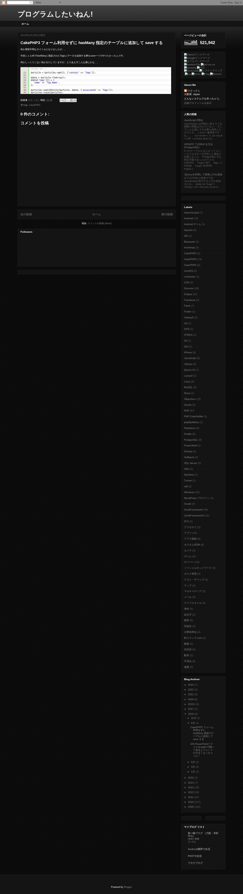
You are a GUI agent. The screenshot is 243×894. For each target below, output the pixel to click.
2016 (191, 713)
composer (189, 276)
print (41, 69)
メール (188, 597)
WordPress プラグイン (197, 498)
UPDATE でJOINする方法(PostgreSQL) (198, 146)
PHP (186, 410)
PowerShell (190, 445)
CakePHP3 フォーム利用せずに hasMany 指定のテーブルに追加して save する (202, 733)
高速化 (188, 626)
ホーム (25, 23)
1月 (193, 771)
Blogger (127, 887)
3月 (193, 766)
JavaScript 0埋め (193, 120)
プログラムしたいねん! (55, 14)
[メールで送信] (61, 100)
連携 (186, 667)
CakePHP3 (34, 105)
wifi (186, 486)
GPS (186, 329)
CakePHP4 (190, 265)
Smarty (188, 451)
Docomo (189, 288)
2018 (191, 704)
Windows (189, 492)
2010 (191, 802)
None (187, 393)
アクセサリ (190, 527)
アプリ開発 (190, 538)
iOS (186, 346)
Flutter (187, 311)
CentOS (188, 270)
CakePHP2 (190, 253)
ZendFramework (193, 509)
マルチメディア (193, 591)
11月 (194, 718)
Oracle (188, 404)
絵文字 (188, 614)
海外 (186, 608)
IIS (185, 340)
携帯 (186, 620)
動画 (186, 643)
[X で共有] (68, 100)
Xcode (187, 503)
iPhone (188, 352)
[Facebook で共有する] (71, 100)
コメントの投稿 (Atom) (100, 223)
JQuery (188, 364)
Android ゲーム (192, 224)
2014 (191, 782)
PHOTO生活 (195, 856)
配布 (186, 655)
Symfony (189, 474)
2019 (191, 699)
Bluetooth (189, 241)
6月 (193, 723)
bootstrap (189, 247)
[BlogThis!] (65, 100)
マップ (188, 585)
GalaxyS (189, 317)
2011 (191, 797)
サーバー (189, 562)
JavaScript (190, 358)
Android (188, 218)
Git (185, 323)
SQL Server (190, 463)
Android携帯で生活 (199, 849)
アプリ (188, 532)
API (186, 235)
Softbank (189, 457)
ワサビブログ (195, 862)
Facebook (189, 300)
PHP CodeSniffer (193, 416)
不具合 (188, 661)
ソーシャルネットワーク (198, 567)
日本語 (188, 649)
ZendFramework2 (194, 515)
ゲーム (188, 556)
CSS (186, 282)
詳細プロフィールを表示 (198, 103)
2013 (191, 787)
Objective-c (190, 399)
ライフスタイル (193, 602)
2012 (191, 792)
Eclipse (188, 294)
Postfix (188, 434)
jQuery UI (189, 369)
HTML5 (188, 334)
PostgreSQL (191, 439)
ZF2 (186, 521)
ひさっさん (194, 90)
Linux (187, 381)
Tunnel (188, 480)
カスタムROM (192, 544)
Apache (188, 230)
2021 (191, 694)
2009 (191, 806)
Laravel (188, 375)
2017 (191, 708)
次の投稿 (26, 214)
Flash (187, 305)
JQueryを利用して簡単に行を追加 (203, 174)
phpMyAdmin (191, 422)
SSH (186, 469)
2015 (191, 777)
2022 (191, 689)
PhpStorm (189, 428)
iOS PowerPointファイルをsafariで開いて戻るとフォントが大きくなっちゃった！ (202, 749)
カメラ (188, 550)
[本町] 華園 (193, 839)
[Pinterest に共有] (75, 100)
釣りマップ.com (193, 637)
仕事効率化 (190, 632)
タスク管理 (190, 573)
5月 (193, 762)
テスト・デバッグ (194, 579)
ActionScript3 (191, 212)
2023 (191, 684)
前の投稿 (167, 214)
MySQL (188, 387)
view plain (34, 69)
